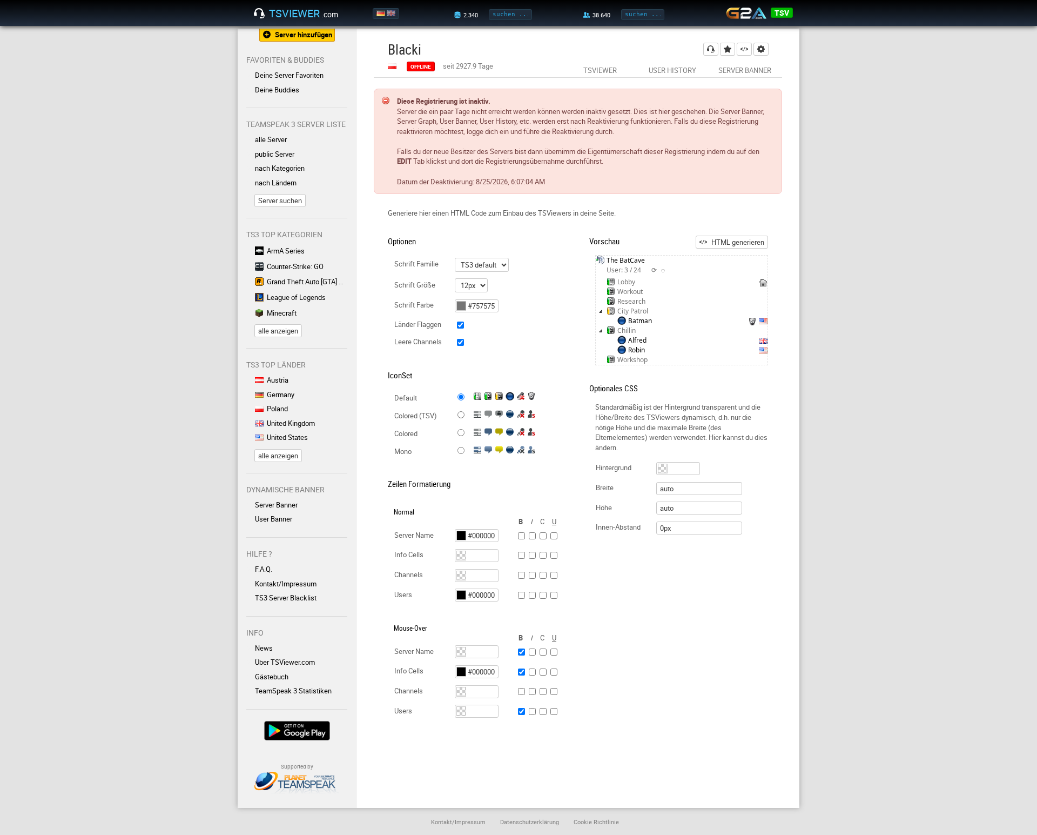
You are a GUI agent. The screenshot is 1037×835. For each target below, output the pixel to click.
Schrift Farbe (414, 305)
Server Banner (276, 505)
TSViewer (600, 70)
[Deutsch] (381, 13)
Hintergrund (613, 467)
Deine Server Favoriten (289, 75)
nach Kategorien (280, 168)
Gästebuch (271, 677)
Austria (277, 380)
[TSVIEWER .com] (259, 13)
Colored (406, 433)
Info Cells (408, 554)
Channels (408, 574)
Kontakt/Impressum (286, 584)
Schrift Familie (416, 264)
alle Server (271, 139)
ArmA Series (286, 251)
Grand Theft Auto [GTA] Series (307, 281)
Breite (605, 487)
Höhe (604, 507)
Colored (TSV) (415, 415)
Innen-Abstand (618, 527)
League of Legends (296, 297)
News (264, 648)
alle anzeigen (278, 331)
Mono (403, 451)
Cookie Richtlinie (596, 822)
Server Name (414, 535)
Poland (277, 408)
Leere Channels (418, 341)
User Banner (273, 519)
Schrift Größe (414, 285)
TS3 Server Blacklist (286, 598)
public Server (274, 154)
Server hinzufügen (303, 34)
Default (405, 398)
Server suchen (280, 200)
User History (672, 70)
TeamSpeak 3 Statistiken (293, 691)
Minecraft (282, 313)
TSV (782, 13)
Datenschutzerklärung (529, 822)
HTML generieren (737, 242)
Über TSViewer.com (285, 662)
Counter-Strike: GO (295, 266)
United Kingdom (291, 423)
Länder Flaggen (417, 324)
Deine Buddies (277, 90)
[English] (392, 13)
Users (403, 594)
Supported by (297, 766)
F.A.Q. (263, 569)
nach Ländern (276, 183)
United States (287, 437)
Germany (280, 394)
